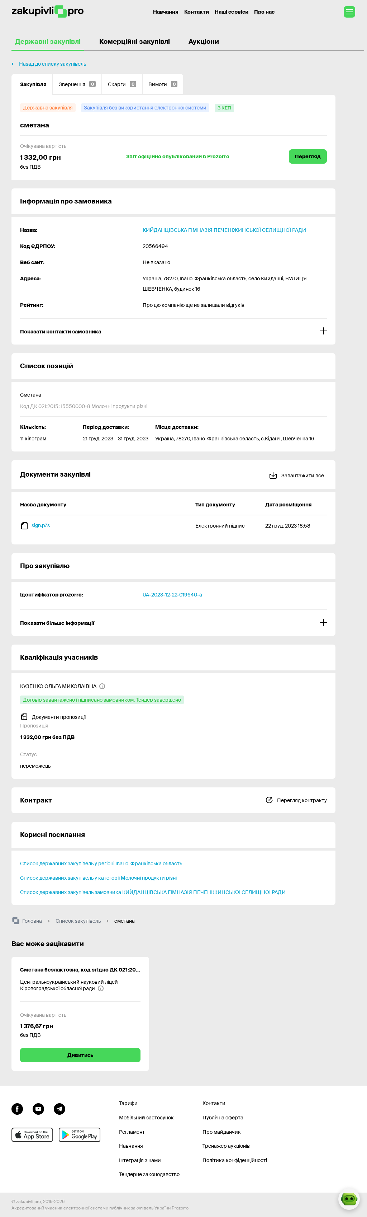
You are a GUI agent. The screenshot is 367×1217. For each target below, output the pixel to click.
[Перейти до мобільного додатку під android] (79, 1135)
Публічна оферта (222, 1117)
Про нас (264, 12)
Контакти (196, 12)
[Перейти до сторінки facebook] (17, 1107)
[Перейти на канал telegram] (59, 1107)
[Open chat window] (349, 1199)
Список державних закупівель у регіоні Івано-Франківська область (101, 863)
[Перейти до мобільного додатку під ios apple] (32, 1135)
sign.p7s (41, 525)
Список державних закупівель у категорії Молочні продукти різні (98, 878)
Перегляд (308, 156)
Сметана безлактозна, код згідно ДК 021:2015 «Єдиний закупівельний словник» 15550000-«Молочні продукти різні (80, 969)
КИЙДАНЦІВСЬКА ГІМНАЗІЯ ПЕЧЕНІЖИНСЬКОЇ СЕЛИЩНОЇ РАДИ (224, 230)
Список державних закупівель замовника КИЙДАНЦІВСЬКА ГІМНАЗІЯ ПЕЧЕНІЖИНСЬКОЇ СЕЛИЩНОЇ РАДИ (153, 892)
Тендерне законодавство (149, 1174)
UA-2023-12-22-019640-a (172, 594)
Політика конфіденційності (234, 1160)
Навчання (165, 12)
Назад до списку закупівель (52, 64)
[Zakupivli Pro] (48, 11)
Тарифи (128, 1103)
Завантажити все (302, 475)
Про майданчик (221, 1132)
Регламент (132, 1132)
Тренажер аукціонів (226, 1146)
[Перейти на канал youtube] (38, 1107)
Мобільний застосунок (146, 1117)
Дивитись (80, 1055)
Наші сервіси (231, 12)
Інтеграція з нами (140, 1160)
